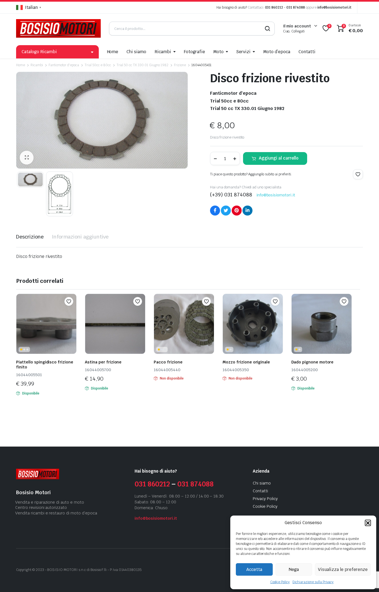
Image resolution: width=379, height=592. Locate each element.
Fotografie (194, 51)
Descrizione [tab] (30, 237)
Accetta (254, 569)
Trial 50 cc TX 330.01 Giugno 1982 (142, 65)
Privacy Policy (265, 498)
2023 (40, 569)
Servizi (243, 51)
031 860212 (274, 7)
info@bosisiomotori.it (334, 7)
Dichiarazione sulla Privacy (312, 582)
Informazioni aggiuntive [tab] (80, 237)
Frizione (180, 65)
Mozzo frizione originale (246, 362)
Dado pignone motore (312, 362)
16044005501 (29, 374)
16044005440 (167, 369)
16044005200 (304, 369)
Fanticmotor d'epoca (64, 65)
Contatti (307, 51)
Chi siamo (136, 51)
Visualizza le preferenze (343, 569)
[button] (368, 523)
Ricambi (163, 51)
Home (112, 51)
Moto (218, 51)
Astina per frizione (103, 362)
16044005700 (98, 369)
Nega (294, 569)
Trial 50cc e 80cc (98, 65)
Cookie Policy (280, 582)
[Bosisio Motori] (58, 28)
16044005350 (236, 369)
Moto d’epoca (276, 51)
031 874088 (295, 7)
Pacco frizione (168, 362)
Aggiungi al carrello (279, 158)
